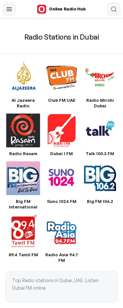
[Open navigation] (9, 9)
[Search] (113, 9)
